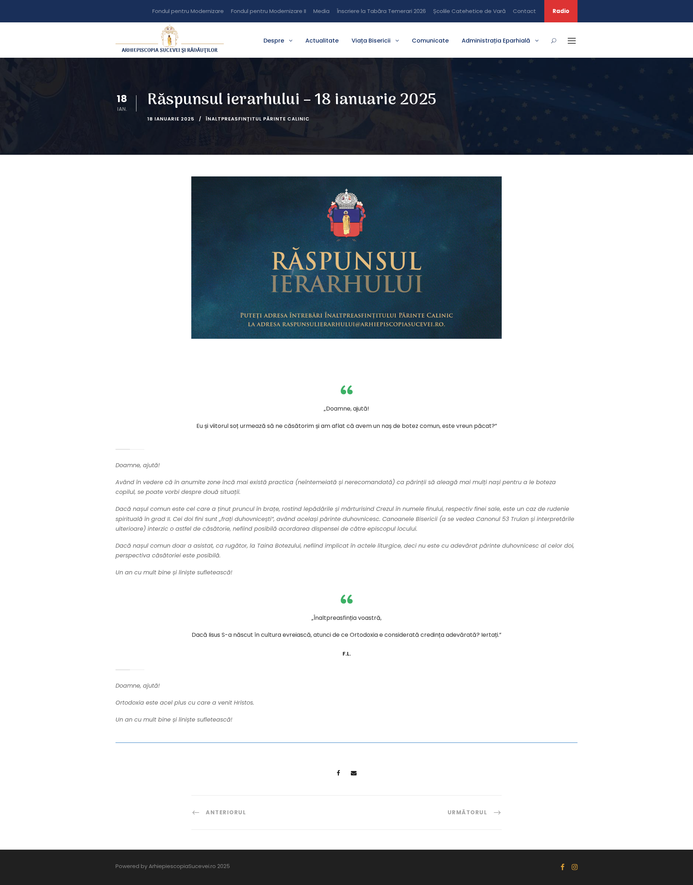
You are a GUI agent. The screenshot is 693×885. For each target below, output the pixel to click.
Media (321, 11)
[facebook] (563, 867)
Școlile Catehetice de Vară (469, 11)
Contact (524, 11)
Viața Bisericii (371, 40)
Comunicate (430, 40)
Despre (273, 40)
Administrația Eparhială (496, 40)
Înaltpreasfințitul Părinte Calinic (258, 118)
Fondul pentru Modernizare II (268, 11)
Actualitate (322, 40)
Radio (561, 11)
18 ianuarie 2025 (171, 118)
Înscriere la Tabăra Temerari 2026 (381, 11)
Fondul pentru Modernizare (188, 11)
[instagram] (575, 867)
